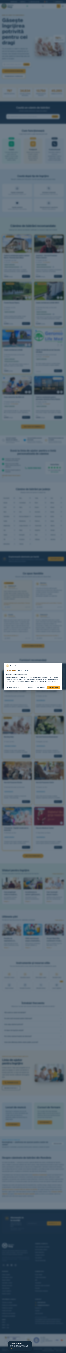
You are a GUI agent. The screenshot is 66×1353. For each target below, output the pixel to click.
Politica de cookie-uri (12, 687)
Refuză (30, 687)
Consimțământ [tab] (11, 670)
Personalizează (40, 687)
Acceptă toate (53, 687)
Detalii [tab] (20, 670)
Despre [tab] (27, 670)
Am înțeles (12, 1348)
